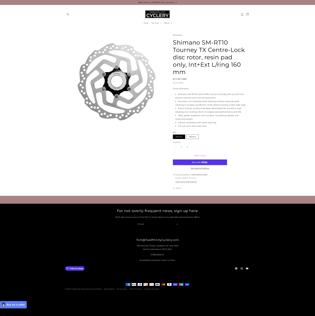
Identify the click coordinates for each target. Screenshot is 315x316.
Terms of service (136, 289)
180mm (192, 137)
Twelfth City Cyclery (78, 289)
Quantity (176, 142)
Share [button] (178, 188)
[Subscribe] (177, 224)
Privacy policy (122, 289)
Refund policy (109, 289)
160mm (179, 137)
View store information (186, 182)
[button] (68, 14)
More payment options (200, 168)
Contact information (151, 289)
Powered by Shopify (94, 289)
